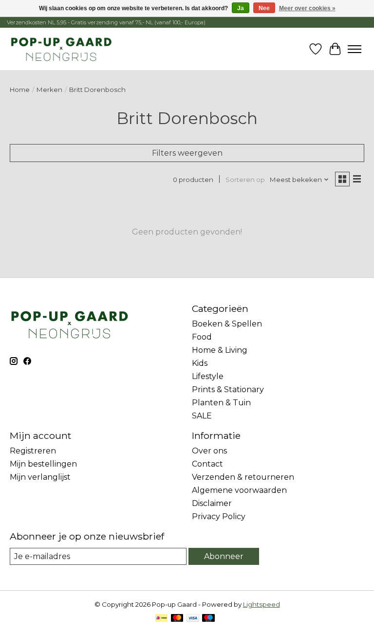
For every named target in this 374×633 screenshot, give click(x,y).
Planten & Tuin (221, 402)
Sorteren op (245, 179)
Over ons (209, 450)
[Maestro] (208, 618)
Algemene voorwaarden (239, 490)
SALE (202, 415)
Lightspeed (261, 604)
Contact (207, 464)
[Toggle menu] (354, 49)
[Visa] (193, 618)
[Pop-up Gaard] (61, 49)
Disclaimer (212, 503)
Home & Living (219, 350)
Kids (199, 363)
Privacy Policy (218, 516)
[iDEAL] (161, 618)
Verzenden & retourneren (243, 477)
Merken (49, 89)
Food (202, 337)
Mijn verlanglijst (40, 477)
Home (20, 89)
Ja (240, 8)
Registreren (33, 450)
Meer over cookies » (307, 8)
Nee (264, 8)
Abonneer (223, 556)
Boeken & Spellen (227, 323)
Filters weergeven (187, 153)
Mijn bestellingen (43, 464)
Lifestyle (208, 376)
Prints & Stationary (228, 389)
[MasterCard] (177, 618)
